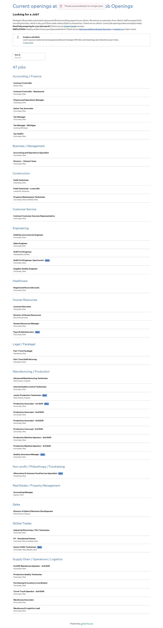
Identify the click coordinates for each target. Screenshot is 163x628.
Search (17, 55)
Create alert (28, 43)
